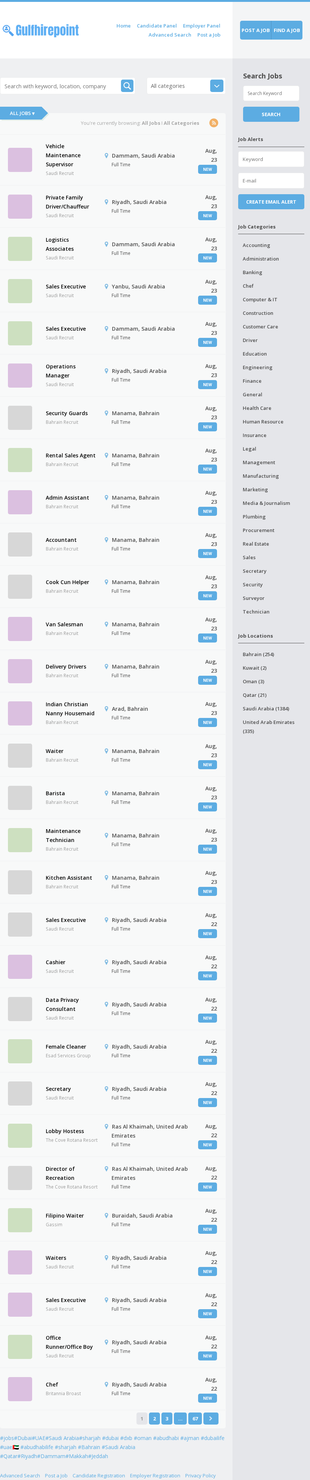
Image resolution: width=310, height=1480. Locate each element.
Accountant (61, 539)
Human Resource (263, 421)
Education (255, 353)
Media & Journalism (266, 503)
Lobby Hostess (65, 1131)
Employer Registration (155, 1475)
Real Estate (256, 543)
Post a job (256, 30)
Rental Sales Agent (71, 455)
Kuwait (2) (255, 667)
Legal (249, 448)
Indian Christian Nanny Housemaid (70, 709)
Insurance (255, 435)
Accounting (256, 245)
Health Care (257, 408)
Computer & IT (260, 299)
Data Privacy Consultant (62, 1004)
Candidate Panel (157, 25)
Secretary (58, 1088)
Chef (52, 1384)
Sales (249, 557)
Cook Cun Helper (67, 582)
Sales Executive (66, 286)
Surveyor (254, 598)
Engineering (258, 367)
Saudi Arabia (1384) (266, 708)
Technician (256, 611)
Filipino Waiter (65, 1215)
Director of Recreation (60, 1173)
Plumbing (254, 516)
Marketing (255, 489)
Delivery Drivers (66, 666)
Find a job (287, 30)
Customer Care (260, 326)
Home (123, 25)
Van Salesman (64, 624)
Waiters (56, 1257)
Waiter (55, 751)
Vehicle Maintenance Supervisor (63, 155)
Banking (252, 272)
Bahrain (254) (258, 654)
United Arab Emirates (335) (268, 727)
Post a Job (208, 34)
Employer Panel (201, 25)
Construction (258, 313)
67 (195, 1418)
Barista (55, 793)
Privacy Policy (200, 1475)
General (252, 394)
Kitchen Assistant (69, 877)
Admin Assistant (67, 497)
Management (259, 462)
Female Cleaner (66, 1046)
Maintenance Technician (63, 835)
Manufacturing (261, 475)
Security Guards (67, 413)
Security (253, 584)
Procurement (258, 530)
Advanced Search (170, 34)
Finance (252, 380)
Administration (261, 258)
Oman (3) (253, 681)
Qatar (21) (255, 695)
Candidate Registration (99, 1475)
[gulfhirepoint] (40, 29)
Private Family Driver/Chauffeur (67, 202)
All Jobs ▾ (22, 113)
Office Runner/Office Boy (69, 1342)
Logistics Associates (60, 244)
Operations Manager (61, 371)
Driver (250, 340)
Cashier (55, 962)
